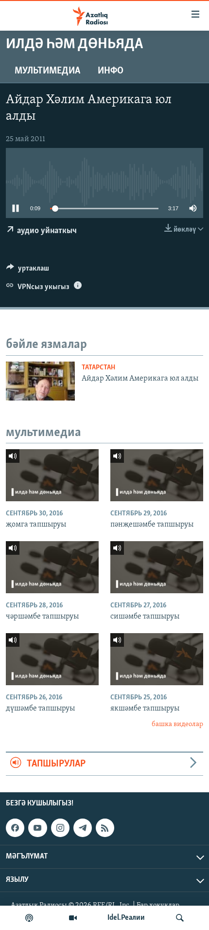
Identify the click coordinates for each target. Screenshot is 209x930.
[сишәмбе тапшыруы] (156, 567)
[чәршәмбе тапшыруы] (52, 567)
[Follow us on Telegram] (82, 828)
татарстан (98, 367)
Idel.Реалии (126, 918)
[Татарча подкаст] (29, 918)
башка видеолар (177, 724)
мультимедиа (47, 71)
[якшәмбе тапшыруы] (156, 659)
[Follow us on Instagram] (60, 828)
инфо (110, 71)
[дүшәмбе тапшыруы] (52, 659)
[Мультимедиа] (72, 918)
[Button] (27, 270)
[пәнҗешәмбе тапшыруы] (156, 475)
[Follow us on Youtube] (37, 828)
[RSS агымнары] (105, 828)
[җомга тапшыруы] (52, 475)
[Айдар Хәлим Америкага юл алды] (40, 381)
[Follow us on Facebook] (15, 828)
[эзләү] (179, 918)
